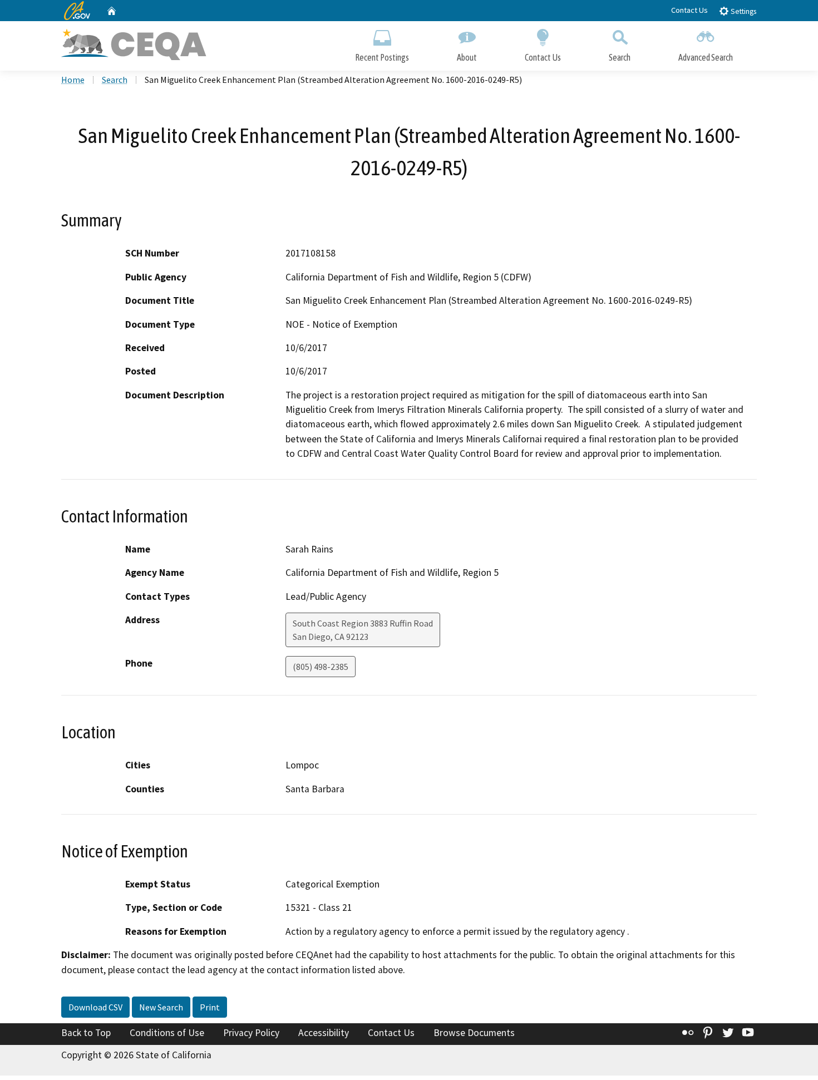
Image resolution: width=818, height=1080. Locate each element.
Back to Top (86, 1033)
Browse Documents (474, 1033)
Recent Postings (382, 57)
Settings (742, 11)
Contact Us (689, 10)
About (467, 57)
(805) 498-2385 (320, 666)
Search (619, 57)
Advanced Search (705, 57)
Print (210, 1007)
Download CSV (95, 1007)
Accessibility (323, 1033)
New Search (161, 1007)
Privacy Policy (251, 1033)
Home (73, 79)
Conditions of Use (167, 1033)
